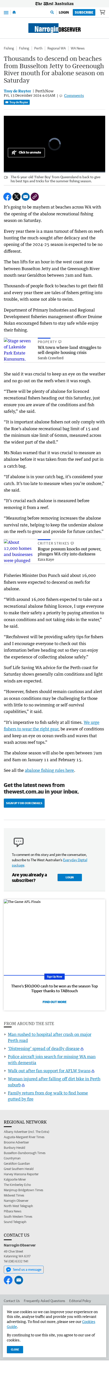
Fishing (9, 48)
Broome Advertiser (16, 1142)
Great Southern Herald (18, 1169)
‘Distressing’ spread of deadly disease (44, 1048)
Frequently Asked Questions (44, 1301)
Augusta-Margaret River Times (24, 1137)
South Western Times (18, 1216)
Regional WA (56, 48)
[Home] (14, 12)
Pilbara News (12, 1211)
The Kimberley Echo (17, 1185)
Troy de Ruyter (18, 102)
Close (15, 1349)
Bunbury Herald (14, 1148)
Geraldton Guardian (17, 1163)
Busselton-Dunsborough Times (24, 1153)
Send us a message (27, 1269)
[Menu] (6, 12)
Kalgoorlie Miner (15, 1179)
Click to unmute (30, 152)
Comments (74, 95)
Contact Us (12, 1301)
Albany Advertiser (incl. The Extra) (26, 1132)
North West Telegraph (18, 1206)
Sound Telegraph (15, 1222)
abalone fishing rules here (49, 770)
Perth (38, 48)
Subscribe (84, 12)
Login (64, 12)
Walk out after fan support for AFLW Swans (49, 1070)
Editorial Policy (80, 1301)
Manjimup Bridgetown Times (23, 1190)
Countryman (12, 1158)
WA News (78, 48)
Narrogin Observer (16, 1201)
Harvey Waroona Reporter (21, 1174)
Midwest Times (14, 1195)
